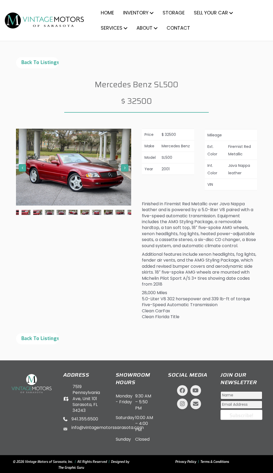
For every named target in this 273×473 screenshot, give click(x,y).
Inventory (135, 12)
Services (111, 28)
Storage (174, 12)
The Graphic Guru (71, 468)
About (144, 28)
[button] (22, 168)
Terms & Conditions (214, 462)
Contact (178, 28)
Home (107, 12)
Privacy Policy (185, 462)
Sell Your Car (211, 12)
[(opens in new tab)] (32, 383)
